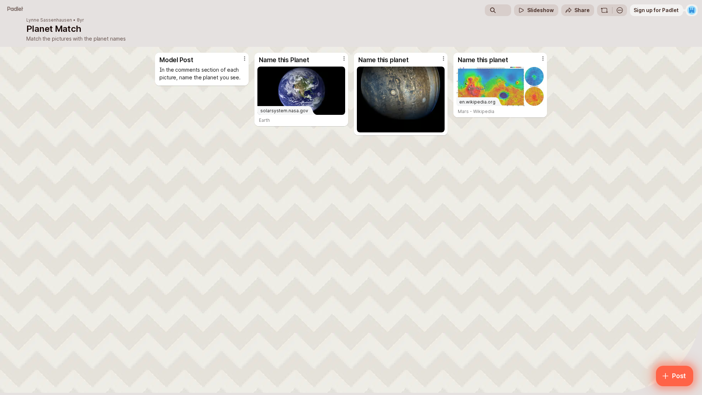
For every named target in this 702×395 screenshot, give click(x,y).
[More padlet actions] (619, 10)
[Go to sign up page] (692, 10)
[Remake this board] (604, 10)
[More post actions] (245, 58)
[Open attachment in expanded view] (401, 99)
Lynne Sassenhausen (49, 20)
